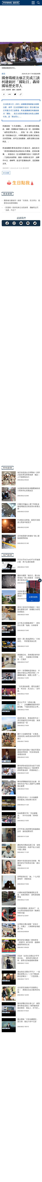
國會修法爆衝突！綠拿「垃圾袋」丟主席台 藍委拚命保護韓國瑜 (22, 201)
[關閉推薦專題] (40, 580)
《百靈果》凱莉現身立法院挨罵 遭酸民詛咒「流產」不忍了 (21, 208)
